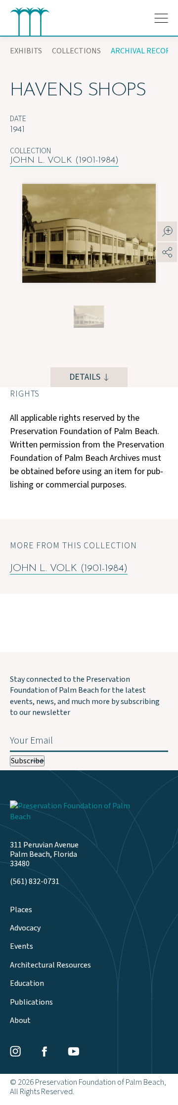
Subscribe (27, 760)
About (20, 1020)
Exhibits (26, 50)
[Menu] (161, 18)
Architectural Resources (50, 965)
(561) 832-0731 (34, 881)
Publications (31, 1002)
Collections (76, 50)
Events (21, 946)
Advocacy (25, 928)
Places (21, 910)
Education (27, 983)
